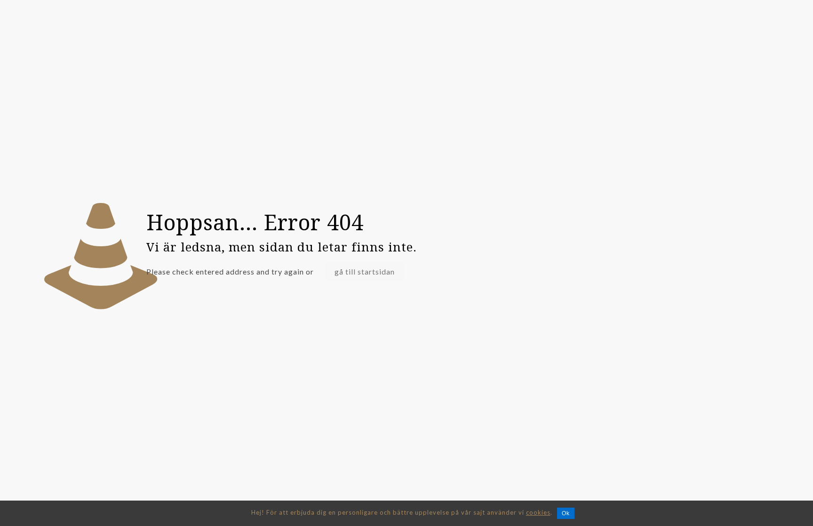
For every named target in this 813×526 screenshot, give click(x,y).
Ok (566, 513)
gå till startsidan (365, 271)
